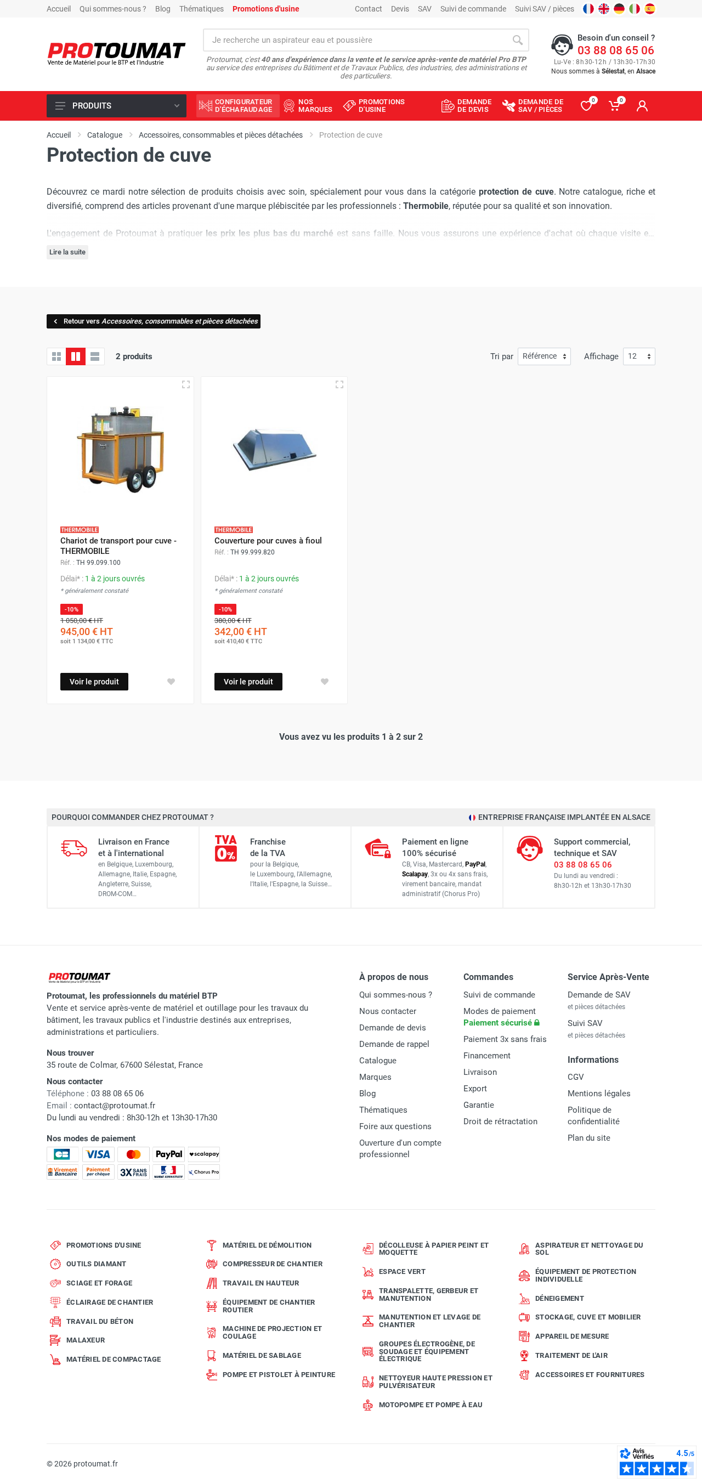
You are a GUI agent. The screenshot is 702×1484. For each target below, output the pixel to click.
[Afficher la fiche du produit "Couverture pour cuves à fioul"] (339, 384)
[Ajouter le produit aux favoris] (171, 681)
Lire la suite (67, 252)
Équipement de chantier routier (269, 1306)
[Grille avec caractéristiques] (76, 356)
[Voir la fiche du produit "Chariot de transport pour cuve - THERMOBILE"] (120, 450)
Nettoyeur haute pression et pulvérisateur (435, 1382)
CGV (576, 1077)
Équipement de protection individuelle (585, 1275)
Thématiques (201, 9)
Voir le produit (94, 681)
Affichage (601, 356)
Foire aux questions (395, 1126)
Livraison (480, 1072)
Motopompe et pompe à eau (431, 1405)
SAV (425, 9)
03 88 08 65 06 (616, 50)
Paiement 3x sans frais (505, 1039)
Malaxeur (85, 1340)
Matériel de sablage (262, 1355)
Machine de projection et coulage (272, 1332)
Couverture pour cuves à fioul (268, 541)
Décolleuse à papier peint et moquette (434, 1249)
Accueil (59, 9)
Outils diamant (96, 1264)
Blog (163, 9)
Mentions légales (599, 1093)
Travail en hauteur (261, 1283)
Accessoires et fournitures (590, 1374)
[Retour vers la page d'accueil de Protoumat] (116, 54)
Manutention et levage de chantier (429, 1321)
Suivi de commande (473, 9)
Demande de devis (392, 1028)
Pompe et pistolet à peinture (279, 1374)
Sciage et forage (99, 1283)
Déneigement (559, 1298)
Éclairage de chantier (109, 1302)
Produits (91, 106)
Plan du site (589, 1138)
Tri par (501, 356)
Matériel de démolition (267, 1245)
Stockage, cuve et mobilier (588, 1317)
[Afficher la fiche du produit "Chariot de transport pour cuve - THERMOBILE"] (186, 384)
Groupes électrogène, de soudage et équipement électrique (427, 1351)
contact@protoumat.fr (114, 1106)
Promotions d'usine (103, 1245)
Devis (400, 9)
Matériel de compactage (113, 1359)
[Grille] (56, 356)
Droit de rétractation (500, 1121)
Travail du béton (99, 1321)
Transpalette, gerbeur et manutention (428, 1294)
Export (475, 1089)
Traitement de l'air (571, 1355)
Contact (368, 9)
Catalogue (378, 1061)
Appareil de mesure (572, 1336)
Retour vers (161, 321)
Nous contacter (387, 1011)
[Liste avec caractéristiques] (95, 356)
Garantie (478, 1105)
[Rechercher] (517, 40)
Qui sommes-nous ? (113, 9)
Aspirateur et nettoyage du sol (589, 1249)
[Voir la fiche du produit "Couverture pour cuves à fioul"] (274, 450)
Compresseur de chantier (272, 1264)
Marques (375, 1077)
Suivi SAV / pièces (544, 9)
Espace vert (402, 1271)
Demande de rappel (394, 1044)
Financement (487, 1056)
